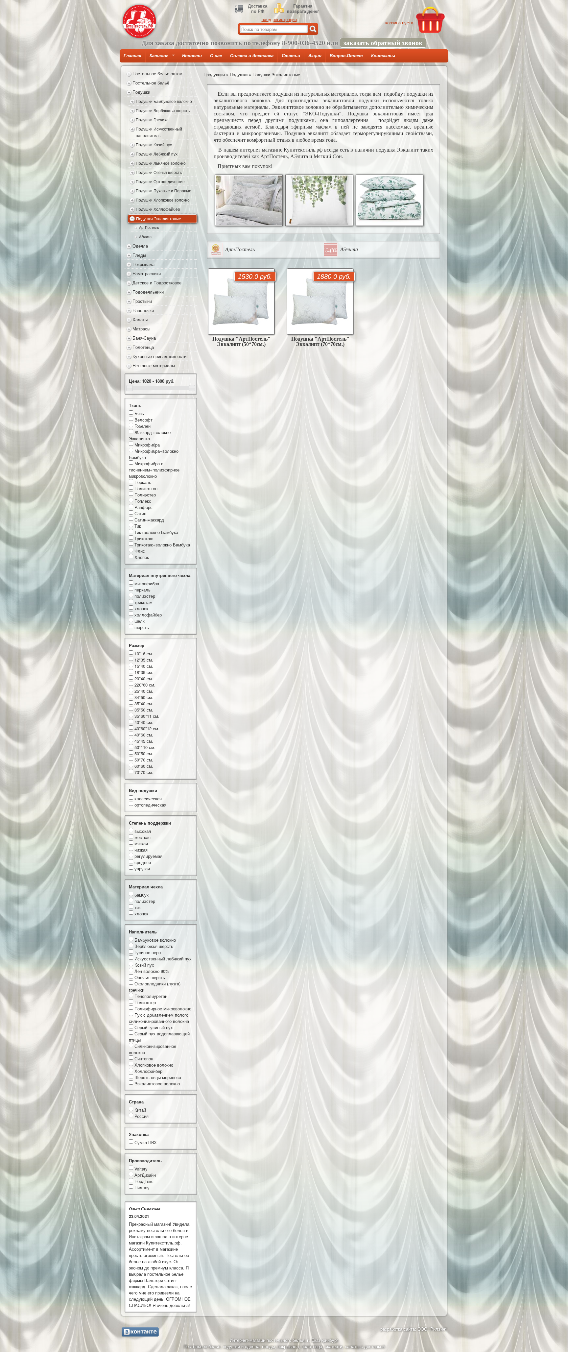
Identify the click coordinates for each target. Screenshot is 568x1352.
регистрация (284, 19)
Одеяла (140, 246)
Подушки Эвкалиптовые (158, 218)
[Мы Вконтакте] (140, 1332)
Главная (132, 55)
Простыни (142, 301)
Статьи (291, 55)
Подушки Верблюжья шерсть (163, 110)
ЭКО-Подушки (322, 113)
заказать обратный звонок (383, 42)
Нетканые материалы (153, 365)
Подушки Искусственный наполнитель (159, 132)
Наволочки (143, 310)
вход (266, 19)
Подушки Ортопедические (160, 181)
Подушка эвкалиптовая (375, 113)
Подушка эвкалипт (306, 133)
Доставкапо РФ (257, 8)
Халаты (140, 319)
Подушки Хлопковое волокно (163, 200)
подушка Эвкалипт (397, 150)
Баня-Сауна (144, 338)
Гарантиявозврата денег (303, 8)
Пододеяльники (148, 292)
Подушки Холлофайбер (158, 209)
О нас (216, 55)
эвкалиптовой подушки (351, 100)
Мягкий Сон (328, 156)
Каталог (157, 57)
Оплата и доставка (251, 55)
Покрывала (143, 264)
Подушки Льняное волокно (161, 163)
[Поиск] (313, 29)
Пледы (139, 255)
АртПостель (149, 227)
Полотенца (143, 347)
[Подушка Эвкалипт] (249, 200)
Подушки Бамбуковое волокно (164, 101)
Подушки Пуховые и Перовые (163, 190)
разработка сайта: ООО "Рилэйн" (413, 1329)
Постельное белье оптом (157, 73)
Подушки (141, 92)
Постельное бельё (150, 83)
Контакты (383, 55)
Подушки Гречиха (152, 119)
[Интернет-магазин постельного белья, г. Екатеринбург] (139, 21)
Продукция (214, 74)
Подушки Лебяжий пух (157, 154)
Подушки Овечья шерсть (159, 172)
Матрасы (141, 329)
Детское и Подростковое (156, 282)
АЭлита (145, 236)
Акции (314, 55)
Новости (192, 55)
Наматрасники (146, 273)
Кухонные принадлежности (159, 356)
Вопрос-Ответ (346, 55)
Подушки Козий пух (154, 144)
